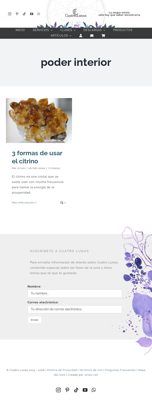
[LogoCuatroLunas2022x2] (76, 8)
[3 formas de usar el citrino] (39, 120)
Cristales (54, 168)
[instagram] (9, 13)
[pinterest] (17, 13)
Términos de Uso (91, 370)
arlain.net (91, 374)
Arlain (21, 168)
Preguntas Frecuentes (120, 370)
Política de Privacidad (62, 370)
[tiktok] (24, 13)
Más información (23, 202)
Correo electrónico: (43, 302)
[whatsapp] (38, 13)
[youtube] (31, 13)
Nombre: (34, 286)
